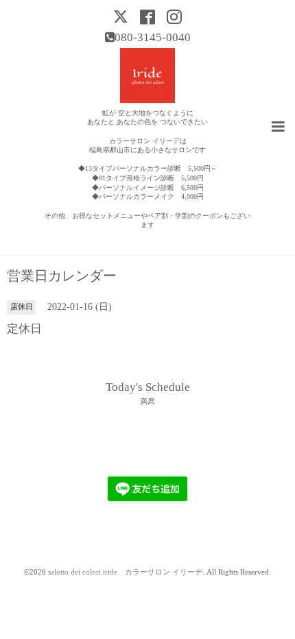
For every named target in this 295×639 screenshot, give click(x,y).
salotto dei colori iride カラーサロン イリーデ (125, 572)
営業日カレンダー (62, 276)
